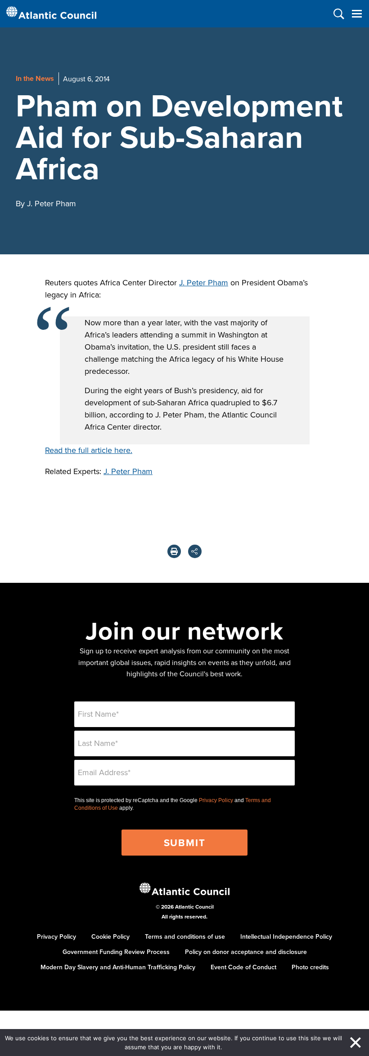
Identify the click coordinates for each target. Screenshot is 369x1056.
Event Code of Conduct (243, 967)
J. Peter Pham (203, 282)
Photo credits (310, 967)
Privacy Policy (216, 800)
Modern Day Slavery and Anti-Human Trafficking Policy (117, 967)
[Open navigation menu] (356, 14)
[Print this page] (174, 551)
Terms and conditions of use (185, 936)
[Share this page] (195, 551)
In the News (35, 78)
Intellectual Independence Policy (286, 936)
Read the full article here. (88, 450)
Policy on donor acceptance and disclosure (246, 951)
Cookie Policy (110, 936)
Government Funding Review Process (116, 951)
